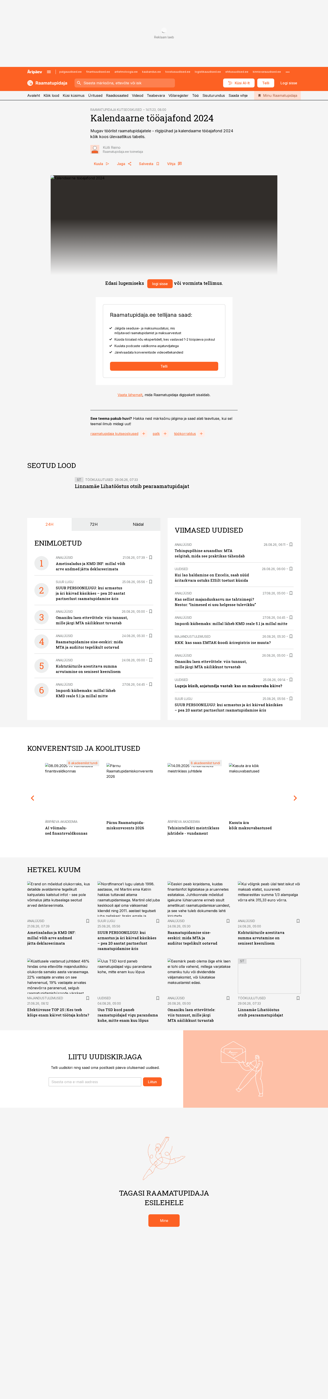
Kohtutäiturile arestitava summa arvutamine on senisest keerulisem (261, 938)
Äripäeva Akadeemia (61, 822)
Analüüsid (64, 557)
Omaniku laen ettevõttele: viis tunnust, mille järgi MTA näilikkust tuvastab (191, 1015)
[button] (95, 1081)
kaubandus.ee (151, 71)
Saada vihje (238, 95)
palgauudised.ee (70, 71)
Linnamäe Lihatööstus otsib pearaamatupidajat (132, 486)
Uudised (181, 569)
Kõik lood (51, 95)
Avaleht (33, 95)
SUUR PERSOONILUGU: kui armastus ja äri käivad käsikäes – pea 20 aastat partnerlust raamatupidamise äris (90, 593)
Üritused (95, 95)
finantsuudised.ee (98, 71)
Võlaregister (178, 95)
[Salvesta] (150, 557)
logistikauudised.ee (208, 71)
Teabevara (156, 95)
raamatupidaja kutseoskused (114, 433)
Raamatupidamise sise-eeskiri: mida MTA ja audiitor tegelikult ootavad (192, 938)
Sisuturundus (213, 95)
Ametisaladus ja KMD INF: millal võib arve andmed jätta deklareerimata (51, 938)
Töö (195, 95)
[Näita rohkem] (287, 72)
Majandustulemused (193, 636)
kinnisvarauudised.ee (267, 71)
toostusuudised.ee (177, 71)
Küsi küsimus (74, 95)
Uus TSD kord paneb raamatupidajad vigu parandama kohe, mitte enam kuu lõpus (128, 1015)
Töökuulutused (99, 480)
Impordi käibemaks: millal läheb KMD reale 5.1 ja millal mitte (231, 623)
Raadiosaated (117, 95)
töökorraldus (185, 433)
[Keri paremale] (295, 798)
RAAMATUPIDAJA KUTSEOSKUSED (116, 110)
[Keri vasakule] (32, 798)
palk (156, 433)
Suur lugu (64, 582)
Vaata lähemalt (130, 395)
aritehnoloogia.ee (126, 71)
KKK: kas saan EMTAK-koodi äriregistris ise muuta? (223, 642)
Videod (137, 95)
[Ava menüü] (49, 72)
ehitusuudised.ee (236, 71)
